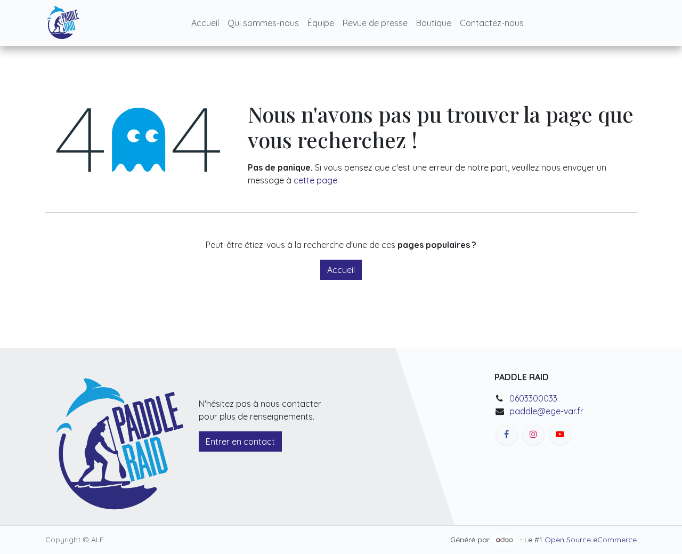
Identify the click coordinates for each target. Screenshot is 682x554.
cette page (315, 180)
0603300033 (533, 398)
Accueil (341, 269)
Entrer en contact (240, 441)
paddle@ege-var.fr (546, 411)
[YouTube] (560, 434)
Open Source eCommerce (591, 539)
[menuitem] (205, 23)
